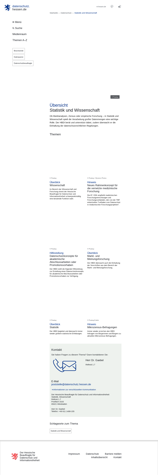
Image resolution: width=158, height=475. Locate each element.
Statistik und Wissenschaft (61, 431)
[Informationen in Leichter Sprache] (112, 6)
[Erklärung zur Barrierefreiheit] (119, 6)
